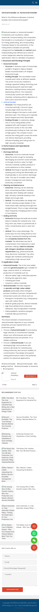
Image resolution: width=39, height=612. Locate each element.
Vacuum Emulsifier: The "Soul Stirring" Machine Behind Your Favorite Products (26, 418)
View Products (31, 376)
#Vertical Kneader (8, 364)
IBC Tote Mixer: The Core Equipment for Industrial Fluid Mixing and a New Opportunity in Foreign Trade (26, 399)
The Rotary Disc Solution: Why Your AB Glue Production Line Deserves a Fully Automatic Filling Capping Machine (26, 450)
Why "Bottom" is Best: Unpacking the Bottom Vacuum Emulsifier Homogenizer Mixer (24, 469)
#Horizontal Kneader (25, 364)
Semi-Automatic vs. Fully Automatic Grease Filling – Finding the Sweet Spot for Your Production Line (25, 507)
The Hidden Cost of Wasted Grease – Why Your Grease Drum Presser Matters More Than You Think (26, 526)
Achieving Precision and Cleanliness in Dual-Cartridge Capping (26, 435)
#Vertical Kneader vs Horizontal (19, 367)
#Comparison (8, 369)
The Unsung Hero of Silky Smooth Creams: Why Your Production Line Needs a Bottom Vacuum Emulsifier (25, 488)
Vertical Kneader (9, 102)
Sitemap (20, 608)
